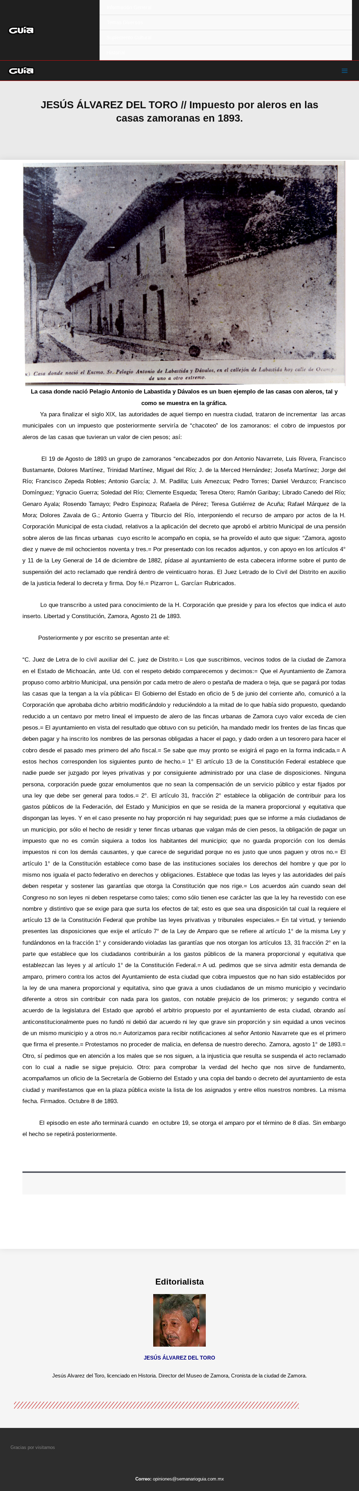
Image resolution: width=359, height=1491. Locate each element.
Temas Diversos (125, 22)
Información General (129, 7)
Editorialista (179, 1281)
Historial (116, 52)
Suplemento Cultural (129, 37)
